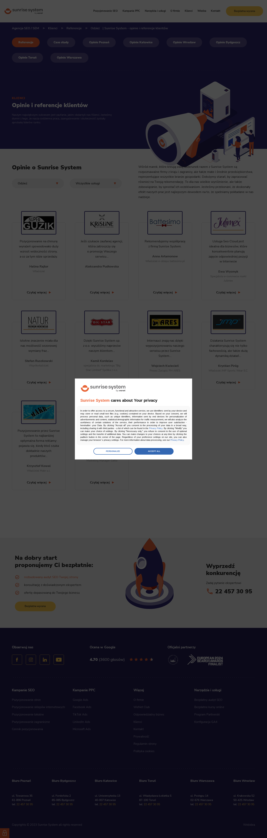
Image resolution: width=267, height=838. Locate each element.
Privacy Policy (155, 428)
